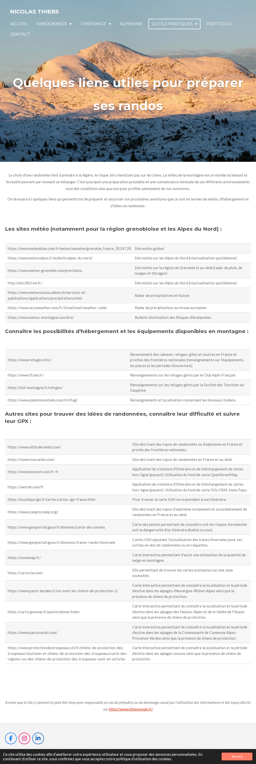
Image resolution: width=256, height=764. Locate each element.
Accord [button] (237, 757)
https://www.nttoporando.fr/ (131, 709)
